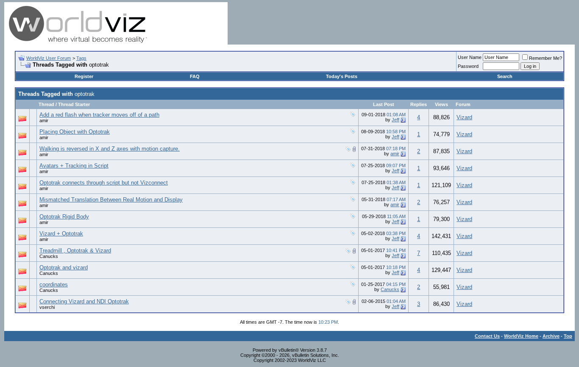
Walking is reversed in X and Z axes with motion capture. (109, 149)
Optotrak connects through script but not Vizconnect (103, 182)
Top (568, 336)
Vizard (464, 117)
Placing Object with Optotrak (74, 132)
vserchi (47, 307)
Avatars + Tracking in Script (74, 165)
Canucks (48, 256)
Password (468, 66)
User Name (470, 57)
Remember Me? (545, 58)
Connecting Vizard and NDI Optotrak (84, 301)
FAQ (195, 76)
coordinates (53, 284)
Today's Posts (341, 76)
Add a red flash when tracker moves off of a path (99, 115)
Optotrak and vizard (63, 267)
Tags (81, 58)
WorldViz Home (521, 336)
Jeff (395, 119)
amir (43, 120)
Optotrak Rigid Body (64, 216)
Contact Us (487, 336)
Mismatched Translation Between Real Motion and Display (111, 199)
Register (84, 76)
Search (504, 76)
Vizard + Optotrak (61, 233)
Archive (551, 336)
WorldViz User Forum (48, 58)
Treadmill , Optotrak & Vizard (75, 250)
